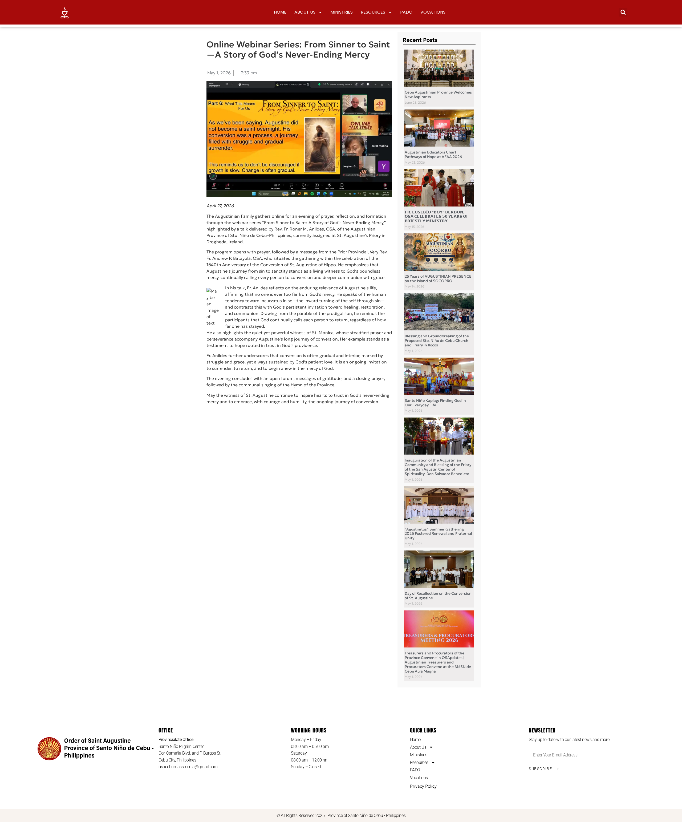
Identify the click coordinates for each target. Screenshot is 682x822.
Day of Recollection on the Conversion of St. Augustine (438, 595)
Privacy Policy (423, 786)
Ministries (341, 12)
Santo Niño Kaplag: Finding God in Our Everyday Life (435, 402)
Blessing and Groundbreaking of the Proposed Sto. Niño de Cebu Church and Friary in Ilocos (437, 340)
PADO (406, 12)
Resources (373, 12)
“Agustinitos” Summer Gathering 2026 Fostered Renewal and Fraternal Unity (438, 534)
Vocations (432, 12)
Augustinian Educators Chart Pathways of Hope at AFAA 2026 (433, 154)
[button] (623, 12)
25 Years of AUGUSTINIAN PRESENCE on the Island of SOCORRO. (438, 278)
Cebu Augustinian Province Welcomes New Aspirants (438, 94)
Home (280, 12)
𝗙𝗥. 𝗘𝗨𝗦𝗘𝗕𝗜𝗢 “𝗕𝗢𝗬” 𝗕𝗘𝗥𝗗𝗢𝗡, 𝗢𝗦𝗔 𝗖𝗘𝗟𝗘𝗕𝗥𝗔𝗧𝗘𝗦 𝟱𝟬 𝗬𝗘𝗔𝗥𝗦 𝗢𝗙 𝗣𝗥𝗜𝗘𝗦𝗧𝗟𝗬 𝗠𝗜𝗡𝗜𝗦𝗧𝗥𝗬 (437, 217)
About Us (304, 12)
